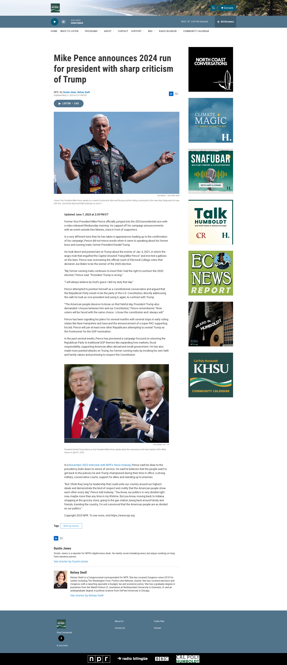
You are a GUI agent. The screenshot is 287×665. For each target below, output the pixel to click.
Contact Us (120, 628)
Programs (91, 31)
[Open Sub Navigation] (81, 31)
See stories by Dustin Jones (71, 561)
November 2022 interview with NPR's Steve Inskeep (100, 465)
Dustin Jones (69, 92)
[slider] (68, 21)
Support (136, 31)
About (108, 31)
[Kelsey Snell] (60, 580)
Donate (228, 7)
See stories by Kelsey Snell (87, 595)
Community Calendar (196, 31)
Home (54, 31)
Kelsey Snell (83, 92)
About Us (119, 621)
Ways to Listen (69, 31)
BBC (150, 31)
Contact (123, 31)
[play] (54, 22)
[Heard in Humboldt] (210, 324)
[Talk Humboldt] (210, 222)
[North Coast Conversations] (210, 69)
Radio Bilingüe (168, 31)
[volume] (63, 21)
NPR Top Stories (71, 526)
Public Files (159, 621)
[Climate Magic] (210, 120)
